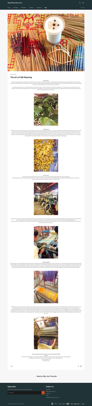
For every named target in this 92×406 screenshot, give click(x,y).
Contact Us (39, 7)
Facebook (48, 393)
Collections (23, 7)
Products (31, 7)
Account (82, 7)
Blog (46, 7)
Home (9, 7)
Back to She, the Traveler (47, 376)
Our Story (15, 7)
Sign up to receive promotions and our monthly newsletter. (20, 389)
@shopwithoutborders (50, 391)
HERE (59, 354)
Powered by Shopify (21, 403)
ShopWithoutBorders (15, 3)
